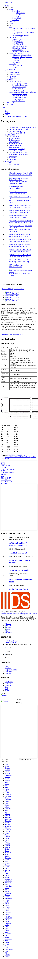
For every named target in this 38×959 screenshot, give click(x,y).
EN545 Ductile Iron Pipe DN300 (19, 241)
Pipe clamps (16, 62)
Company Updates (14, 74)
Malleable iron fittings (19, 48)
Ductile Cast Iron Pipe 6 (18, 589)
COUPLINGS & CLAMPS (13, 150)
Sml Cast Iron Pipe (6, 481)
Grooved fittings (17, 50)
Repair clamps (16, 58)
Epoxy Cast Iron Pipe (7, 473)
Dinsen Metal (16, 18)
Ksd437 (3, 476)
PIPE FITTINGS (10, 135)
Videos (11, 23)
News (6, 71)
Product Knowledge (15, 81)
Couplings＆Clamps (11, 670)
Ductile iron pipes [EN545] (20, 36)
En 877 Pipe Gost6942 (8, 469)
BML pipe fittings (17, 41)
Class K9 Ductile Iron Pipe (19, 570)
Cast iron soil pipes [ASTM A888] (23, 32)
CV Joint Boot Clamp (15, 267)
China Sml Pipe (5, 465)
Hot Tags (16, 613)
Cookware (12, 69)
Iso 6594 (3, 474)
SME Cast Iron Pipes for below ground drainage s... (19, 544)
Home (6, 111)
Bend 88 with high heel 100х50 (18, 236)
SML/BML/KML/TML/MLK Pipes (16, 116)
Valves (14, 67)
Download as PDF (17, 335)
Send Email (4, 695)
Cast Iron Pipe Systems (19, 83)
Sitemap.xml (24, 613)
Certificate (8, 685)
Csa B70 (3, 467)
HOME (7, 6)
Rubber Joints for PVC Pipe (17, 217)
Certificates (12, 21)
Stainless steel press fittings (20, 51)
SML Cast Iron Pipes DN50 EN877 (20, 207)
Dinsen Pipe (16, 11)
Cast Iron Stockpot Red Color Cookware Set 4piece (18, 182)
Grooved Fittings (17, 88)
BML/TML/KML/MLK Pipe (16, 455)
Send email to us (6, 335)
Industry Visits (13, 78)
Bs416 (3, 462)
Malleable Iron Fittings (19, 87)
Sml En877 (4, 483)
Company (12, 9)
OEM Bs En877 (6, 478)
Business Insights (14, 73)
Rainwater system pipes (19, 34)
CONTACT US (10, 102)
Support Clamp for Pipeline (17, 193)
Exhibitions (12, 76)
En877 (3, 471)
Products (7, 113)
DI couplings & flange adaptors (22, 57)
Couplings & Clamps (15, 53)
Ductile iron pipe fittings (19, 46)
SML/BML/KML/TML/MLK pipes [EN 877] (23, 128)
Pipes (10, 27)
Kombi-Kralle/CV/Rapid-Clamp (18, 212)
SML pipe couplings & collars (21, 55)
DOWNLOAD (9, 104)
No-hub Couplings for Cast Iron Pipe (20, 222)
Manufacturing (20, 13)
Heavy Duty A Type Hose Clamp (19, 262)
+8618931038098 (10, 643)
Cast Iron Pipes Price (15, 188)
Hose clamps (16, 60)
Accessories (12, 64)
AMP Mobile (33, 613)
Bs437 (3, 464)
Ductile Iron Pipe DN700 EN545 (19, 246)
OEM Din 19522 (6, 480)
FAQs (18, 16)
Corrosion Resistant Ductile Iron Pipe (20, 175)
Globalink (15, 20)
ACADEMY (9, 80)
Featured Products (6, 613)
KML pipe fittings (17, 43)
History (18, 14)
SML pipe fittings (17, 39)
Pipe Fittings (12, 37)
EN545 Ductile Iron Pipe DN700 (19, 251)
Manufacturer (9, 682)
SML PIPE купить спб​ (18, 553)
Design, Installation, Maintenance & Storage (22, 92)
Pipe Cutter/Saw (17, 65)
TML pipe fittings (17, 44)
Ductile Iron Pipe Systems (20, 85)
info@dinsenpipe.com (11, 641)
